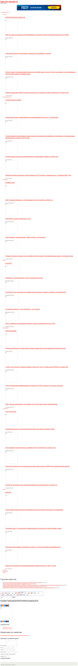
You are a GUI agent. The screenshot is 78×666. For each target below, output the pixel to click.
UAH (21, 594)
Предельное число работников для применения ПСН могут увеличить (31, 117)
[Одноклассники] (3, 605)
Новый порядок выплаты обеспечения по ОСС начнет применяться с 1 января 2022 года (38, 175)
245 (11, 159)
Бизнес (4, 489)
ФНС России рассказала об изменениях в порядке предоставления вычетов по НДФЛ (37, 35)
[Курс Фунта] (29, 593)
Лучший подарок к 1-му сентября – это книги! (22, 309)
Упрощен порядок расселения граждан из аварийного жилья (28, 53)
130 (11, 37)
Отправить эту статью (7, 627)
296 (11, 568)
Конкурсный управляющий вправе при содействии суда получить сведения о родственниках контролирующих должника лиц (40, 73)
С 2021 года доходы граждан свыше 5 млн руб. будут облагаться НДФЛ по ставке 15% (36, 367)
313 (11, 512)
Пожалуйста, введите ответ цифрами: (8, 654)
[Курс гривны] (18, 595)
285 (13, 221)
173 (13, 326)
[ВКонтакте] (1, 605)
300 (13, 240)
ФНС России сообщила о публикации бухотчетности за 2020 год (29, 200)
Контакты (5, 569)
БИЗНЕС (8, 492)
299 (12, 407)
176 (13, 312)
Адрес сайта (2, 651)
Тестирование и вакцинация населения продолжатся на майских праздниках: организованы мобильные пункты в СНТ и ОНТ (40, 137)
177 (11, 351)
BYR (8, 594)
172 (13, 469)
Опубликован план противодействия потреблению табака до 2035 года (31, 156)
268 (11, 140)
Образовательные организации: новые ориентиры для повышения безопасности (35, 348)
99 (12, 258)
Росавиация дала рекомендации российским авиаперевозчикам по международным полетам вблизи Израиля (28, 587)
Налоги (4, 260)
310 (11, 178)
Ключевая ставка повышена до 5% (18, 219)
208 (13, 369)
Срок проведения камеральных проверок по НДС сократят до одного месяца (34, 385)
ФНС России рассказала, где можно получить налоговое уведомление (31, 404)
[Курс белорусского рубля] (4, 595)
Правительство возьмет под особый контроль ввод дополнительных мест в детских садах (39, 256)
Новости (4, 14)
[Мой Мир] (4, 605)
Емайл (1, 649)
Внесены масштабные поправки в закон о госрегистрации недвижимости (32, 547)
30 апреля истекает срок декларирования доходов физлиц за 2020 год (31, 485)
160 (13, 295)
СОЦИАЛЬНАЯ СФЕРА (13, 100)
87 (12, 487)
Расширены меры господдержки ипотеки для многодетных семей (30, 429)
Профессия (5, 179)
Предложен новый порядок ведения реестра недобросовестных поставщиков (34, 510)
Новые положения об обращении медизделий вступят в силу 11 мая (30, 566)
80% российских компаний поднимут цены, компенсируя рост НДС (30, 323)
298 (11, 120)
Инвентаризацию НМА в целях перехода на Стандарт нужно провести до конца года (36, 93)
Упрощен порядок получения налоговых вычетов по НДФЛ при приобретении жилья (37, 466)
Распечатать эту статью (7, 628)
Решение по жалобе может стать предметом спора (24, 278)
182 (11, 95)
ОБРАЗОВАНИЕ (10, 331)
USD (6, 593)
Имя (1, 647)
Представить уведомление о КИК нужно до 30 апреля (25, 237)
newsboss (8, 604)
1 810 (12, 76)
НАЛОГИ (8, 263)
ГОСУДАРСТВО (10, 412)
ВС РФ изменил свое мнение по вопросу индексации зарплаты (14, 635)
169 (12, 388)
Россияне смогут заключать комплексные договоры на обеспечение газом (33, 528)
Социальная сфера (7, 96)
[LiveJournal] (8, 605)
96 (13, 280)
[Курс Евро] (16, 593)
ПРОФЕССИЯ (10, 183)
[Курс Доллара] (3, 593)
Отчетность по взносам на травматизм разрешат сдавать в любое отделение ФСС (35, 292)
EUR (19, 593)
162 (11, 56)
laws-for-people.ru (9, 1)
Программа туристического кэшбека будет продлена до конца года (30, 448)
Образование (5, 327)
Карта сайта (5, 571)
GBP (32, 593)
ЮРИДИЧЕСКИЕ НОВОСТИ (15, 17)
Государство (5, 408)
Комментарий (3, 645)
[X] (6, 605)
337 (13, 450)
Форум (4, 572)
